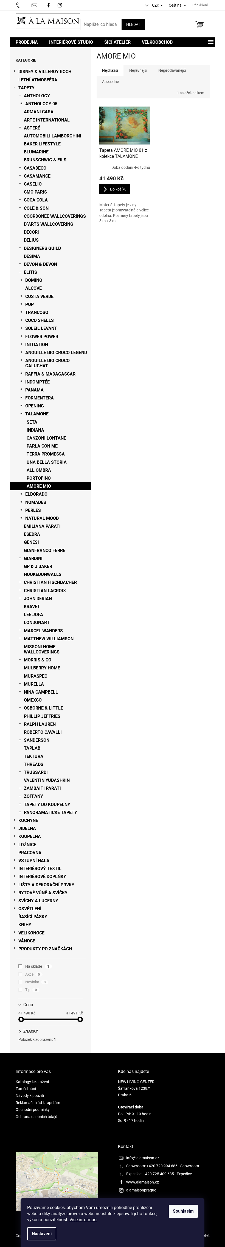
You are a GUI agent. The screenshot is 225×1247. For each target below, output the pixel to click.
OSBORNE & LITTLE (43, 708)
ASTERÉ (32, 128)
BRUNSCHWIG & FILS (45, 159)
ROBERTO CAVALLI (43, 732)
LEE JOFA (33, 614)
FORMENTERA (39, 398)
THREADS (33, 764)
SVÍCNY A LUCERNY (38, 900)
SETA (32, 422)
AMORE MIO (39, 486)
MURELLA (34, 684)
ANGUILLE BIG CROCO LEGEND (56, 352)
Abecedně (110, 81)
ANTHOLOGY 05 (41, 103)
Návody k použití (30, 1095)
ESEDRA (32, 534)
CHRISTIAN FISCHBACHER (50, 582)
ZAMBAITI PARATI (42, 788)
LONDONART (37, 622)
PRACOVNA (29, 852)
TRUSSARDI (36, 772)
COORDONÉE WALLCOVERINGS (55, 216)
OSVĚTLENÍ (29, 908)
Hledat (133, 24)
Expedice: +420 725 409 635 (150, 1174)
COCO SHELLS (39, 320)
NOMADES (35, 502)
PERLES (33, 510)
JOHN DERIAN (38, 598)
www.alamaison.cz (142, 1182)
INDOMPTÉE (37, 382)
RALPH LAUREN (40, 724)
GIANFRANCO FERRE (44, 550)
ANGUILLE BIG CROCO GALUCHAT (47, 363)
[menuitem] (26, 42)
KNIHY (24, 924)
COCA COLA (36, 200)
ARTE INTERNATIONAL (47, 120)
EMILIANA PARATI (42, 526)
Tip (31, 989)
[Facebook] (48, 5)
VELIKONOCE (31, 933)
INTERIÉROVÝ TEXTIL (39, 868)
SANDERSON (36, 740)
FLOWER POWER (41, 336)
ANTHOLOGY (37, 95)
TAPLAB (32, 748)
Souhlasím (183, 1211)
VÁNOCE (26, 940)
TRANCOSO (36, 312)
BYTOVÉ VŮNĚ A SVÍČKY (43, 892)
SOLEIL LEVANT (41, 328)
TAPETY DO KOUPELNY (47, 804)
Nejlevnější (138, 70)
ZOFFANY (33, 796)
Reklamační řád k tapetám (38, 1102)
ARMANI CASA (39, 111)
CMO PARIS (35, 192)
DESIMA (32, 256)
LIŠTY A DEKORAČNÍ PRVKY (46, 884)
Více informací (83, 1219)
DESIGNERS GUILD (42, 248)
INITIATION (36, 344)
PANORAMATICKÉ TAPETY (50, 812)
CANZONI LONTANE (46, 438)
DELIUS (31, 240)
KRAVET (32, 606)
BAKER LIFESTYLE (42, 144)
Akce (32, 974)
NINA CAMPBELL (41, 692)
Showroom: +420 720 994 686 (152, 1166)
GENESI (31, 542)
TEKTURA (33, 756)
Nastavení (42, 1233)
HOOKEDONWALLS (42, 574)
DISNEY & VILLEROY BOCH (44, 71)
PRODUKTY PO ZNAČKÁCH (45, 948)
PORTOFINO (39, 478)
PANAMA (34, 390)
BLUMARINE (36, 152)
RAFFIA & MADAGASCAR (50, 374)
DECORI (31, 232)
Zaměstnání (26, 1088)
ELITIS (30, 272)
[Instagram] (60, 5)
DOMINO (33, 280)
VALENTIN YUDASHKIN (47, 780)
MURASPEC (35, 676)
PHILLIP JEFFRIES (42, 716)
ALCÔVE (33, 288)
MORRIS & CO (37, 660)
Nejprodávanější (172, 70)
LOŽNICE (27, 844)
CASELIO (33, 184)
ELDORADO (36, 494)
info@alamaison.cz (142, 1158)
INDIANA (35, 430)
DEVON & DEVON (40, 264)
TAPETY (26, 87)
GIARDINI (33, 558)
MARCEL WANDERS (43, 630)
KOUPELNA (29, 836)
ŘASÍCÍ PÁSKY (32, 916)
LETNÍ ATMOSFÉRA (37, 79)
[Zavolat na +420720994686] (24, 5)
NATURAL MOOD (42, 518)
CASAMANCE (37, 176)
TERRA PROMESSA (46, 454)
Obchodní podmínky (33, 1109)
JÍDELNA (27, 828)
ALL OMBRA (39, 470)
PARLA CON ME (42, 446)
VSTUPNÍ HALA (33, 860)
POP (29, 304)
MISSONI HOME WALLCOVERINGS (42, 649)
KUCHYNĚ (28, 820)
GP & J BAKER (38, 566)
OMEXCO (33, 700)
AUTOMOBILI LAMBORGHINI (52, 136)
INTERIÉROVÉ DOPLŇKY (42, 876)
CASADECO (35, 168)
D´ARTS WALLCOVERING (48, 224)
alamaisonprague (141, 1190)
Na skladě (37, 966)
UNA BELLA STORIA (47, 462)
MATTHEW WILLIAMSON (49, 638)
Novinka (35, 982)
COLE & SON (36, 208)
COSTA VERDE (39, 296)
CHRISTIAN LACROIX (45, 590)
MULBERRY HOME (42, 668)
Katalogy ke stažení (32, 1082)
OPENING (34, 406)
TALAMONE (37, 413)
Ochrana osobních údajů (36, 1116)
